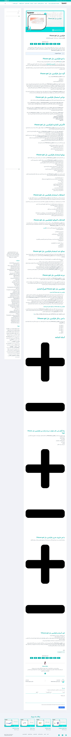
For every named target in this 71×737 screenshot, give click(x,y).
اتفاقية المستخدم (25, 734)
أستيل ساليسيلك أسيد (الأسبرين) (14, 265)
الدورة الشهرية (17, 283)
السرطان (31, 3)
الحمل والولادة (21, 3)
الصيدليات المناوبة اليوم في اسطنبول (13, 289)
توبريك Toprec (32, 728)
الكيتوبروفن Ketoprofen (49, 38)
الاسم (63, 692)
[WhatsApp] (35, 44)
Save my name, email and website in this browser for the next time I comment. (52, 704)
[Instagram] (5, 0)
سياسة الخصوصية (30, 734)
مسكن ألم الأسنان (12, 352)
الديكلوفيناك (17, 284)
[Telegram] (39, 44)
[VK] (43, 44)
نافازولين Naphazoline (15, 320)
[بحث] (5, 3)
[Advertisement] (12, 63)
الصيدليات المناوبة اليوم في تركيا (54, 3)
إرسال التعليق (62, 707)
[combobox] (13, 11)
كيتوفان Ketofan (48, 728)
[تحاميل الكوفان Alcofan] (59, 723)
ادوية (10, 336)
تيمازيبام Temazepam (15, 301)
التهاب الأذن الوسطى (16, 343)
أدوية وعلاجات (15, 3)
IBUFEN (12, 330)
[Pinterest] (51, 44)
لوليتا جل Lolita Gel (15, 728)
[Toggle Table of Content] (63, 53)
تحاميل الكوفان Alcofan (63, 728)
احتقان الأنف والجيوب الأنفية (15, 336)
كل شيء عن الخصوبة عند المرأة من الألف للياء (13, 350)
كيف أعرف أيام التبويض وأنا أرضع (12, 351)
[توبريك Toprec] (27, 723)
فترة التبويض (17, 310)
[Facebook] (58, 44)
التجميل (35, 3)
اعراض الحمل (12, 338)
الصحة (46, 3)
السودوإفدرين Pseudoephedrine (13, 287)
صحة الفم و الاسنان (41, 3)
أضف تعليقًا (63, 695)
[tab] (45, 392)
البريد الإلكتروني (48, 692)
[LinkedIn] (47, 44)
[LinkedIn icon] (45, 673)
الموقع (37, 692)
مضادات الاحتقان (14, 355)
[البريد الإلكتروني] (31, 44)
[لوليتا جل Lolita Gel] (11, 723)
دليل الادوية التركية (16, 302)
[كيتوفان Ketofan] (43, 723)
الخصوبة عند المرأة (16, 282)
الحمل (12, 343)
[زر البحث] (18, 13)
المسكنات (14, 347)
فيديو (18, 313)
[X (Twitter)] (6, 0)
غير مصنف (17, 308)
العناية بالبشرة (27, 3)
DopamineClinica (13, 252)
